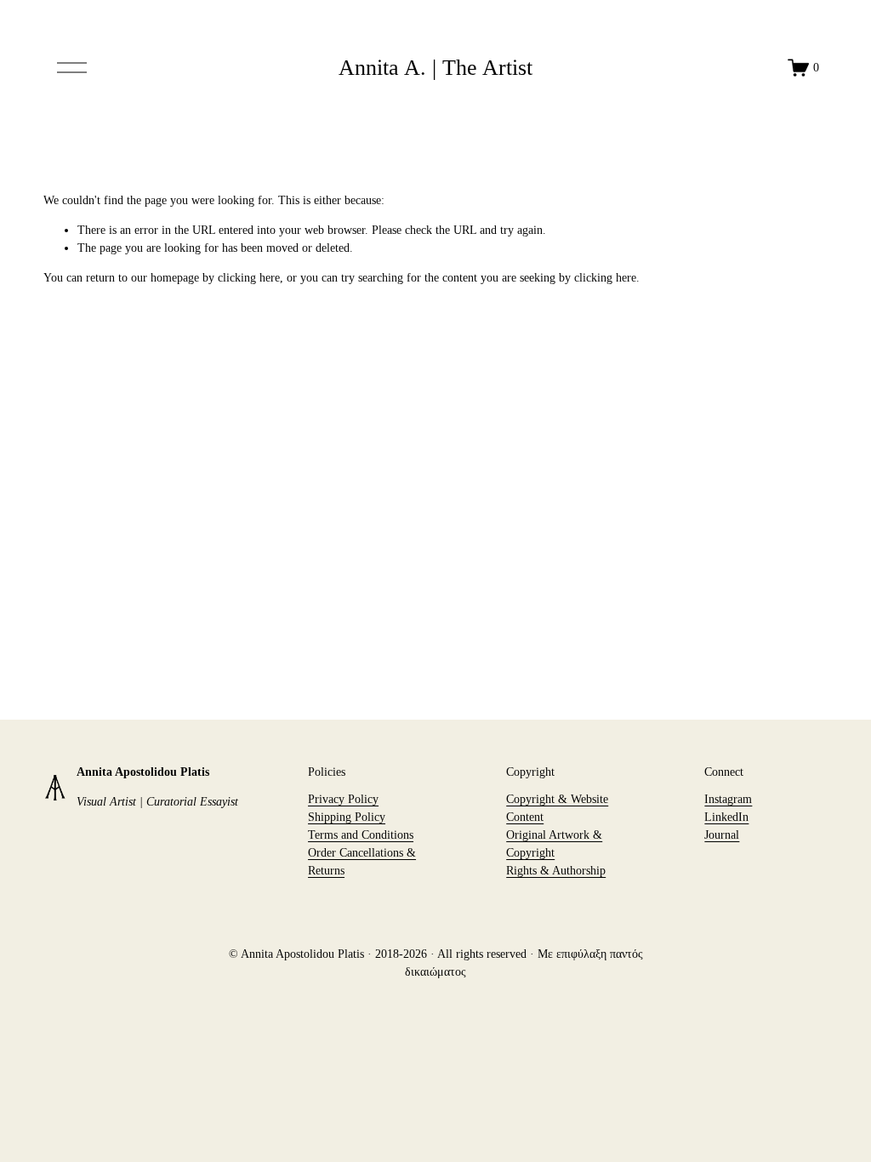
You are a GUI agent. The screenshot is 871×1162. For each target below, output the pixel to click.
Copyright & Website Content (557, 808)
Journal (721, 835)
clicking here (249, 277)
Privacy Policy (343, 799)
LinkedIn (726, 817)
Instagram (728, 799)
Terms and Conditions (360, 835)
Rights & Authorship (556, 870)
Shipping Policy (346, 817)
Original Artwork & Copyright (554, 844)
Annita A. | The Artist (435, 67)
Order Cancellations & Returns (362, 861)
